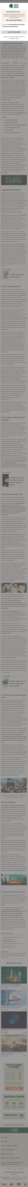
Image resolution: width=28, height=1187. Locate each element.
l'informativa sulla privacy (10, 26)
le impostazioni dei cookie (16, 24)
